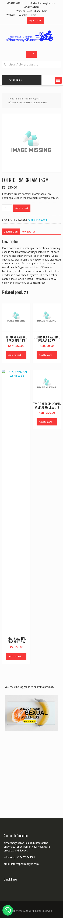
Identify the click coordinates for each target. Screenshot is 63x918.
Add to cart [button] (14, 354)
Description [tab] (11, 231)
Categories (15, 80)
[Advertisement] (31, 768)
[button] (58, 80)
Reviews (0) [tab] (28, 231)
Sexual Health (23, 98)
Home (11, 98)
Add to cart (21, 208)
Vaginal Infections (37, 219)
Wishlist (10, 14)
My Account (35, 20)
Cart (33, 14)
